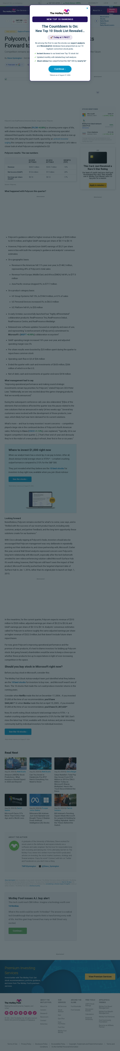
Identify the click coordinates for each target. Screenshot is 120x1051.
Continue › (60, 69)
